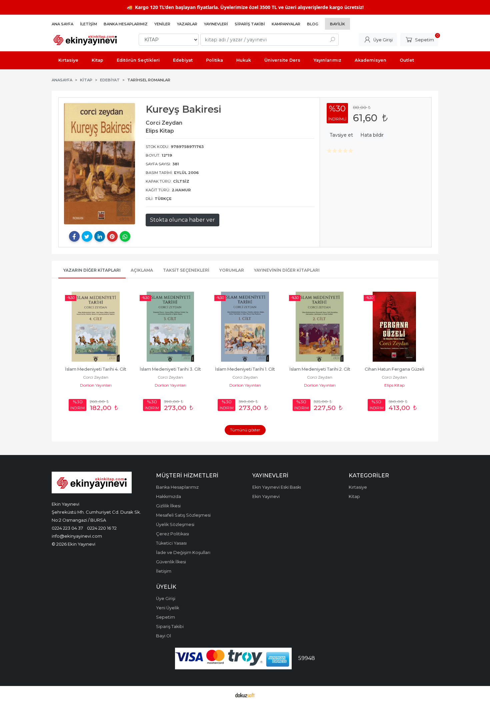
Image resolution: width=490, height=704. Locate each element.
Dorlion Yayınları (96, 385)
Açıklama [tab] (142, 270)
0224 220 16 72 (102, 528)
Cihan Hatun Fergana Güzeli (394, 369)
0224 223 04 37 (67, 528)
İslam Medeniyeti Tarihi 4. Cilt (95, 369)
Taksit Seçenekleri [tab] (186, 270)
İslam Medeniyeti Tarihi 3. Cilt (170, 369)
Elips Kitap (394, 385)
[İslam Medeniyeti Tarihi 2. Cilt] (320, 327)
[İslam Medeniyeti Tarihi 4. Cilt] (96, 327)
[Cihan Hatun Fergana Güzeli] (394, 327)
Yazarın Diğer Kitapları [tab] (92, 270)
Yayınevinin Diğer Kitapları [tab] (287, 270)
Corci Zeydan (95, 377)
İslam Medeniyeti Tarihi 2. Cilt (319, 369)
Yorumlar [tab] (231, 270)
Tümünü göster (245, 429)
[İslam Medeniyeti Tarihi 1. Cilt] (245, 327)
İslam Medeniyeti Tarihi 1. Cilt (245, 369)
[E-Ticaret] (245, 695)
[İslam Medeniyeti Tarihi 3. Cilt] (170, 327)
